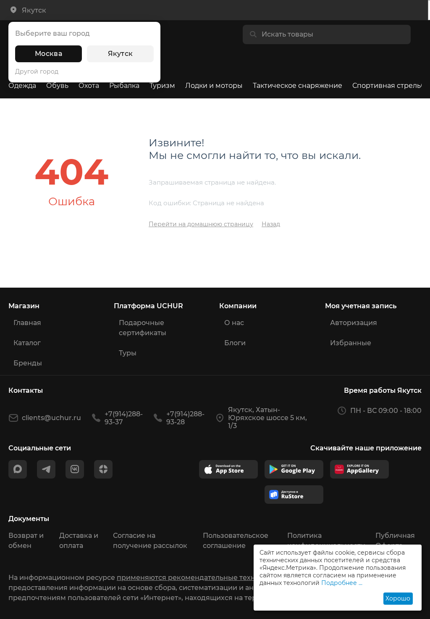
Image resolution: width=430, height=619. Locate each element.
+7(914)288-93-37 (124, 418)
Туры (127, 353)
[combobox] (333, 34)
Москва (48, 54)
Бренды (27, 363)
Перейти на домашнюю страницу (201, 224)
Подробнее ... (341, 583)
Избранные (350, 343)
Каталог (27, 343)
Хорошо (397, 598)
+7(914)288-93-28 (185, 418)
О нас (234, 323)
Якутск (120, 54)
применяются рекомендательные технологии (199, 578)
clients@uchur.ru (51, 418)
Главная (27, 323)
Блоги (235, 343)
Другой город (36, 71)
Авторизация (353, 323)
